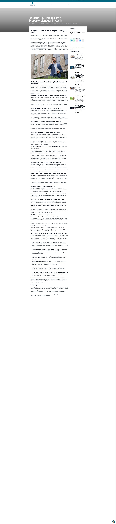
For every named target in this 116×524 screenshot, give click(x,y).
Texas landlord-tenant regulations (37, 175)
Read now (77, 62)
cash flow (65, 123)
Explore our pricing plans (52, 280)
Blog (81, 0)
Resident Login (73, 0)
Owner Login (78, 0)
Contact (85, 0)
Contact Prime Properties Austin (37, 294)
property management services (40, 48)
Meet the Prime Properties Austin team (52, 158)
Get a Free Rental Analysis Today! (35, 0)
